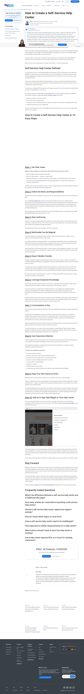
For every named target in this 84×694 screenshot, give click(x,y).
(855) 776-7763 (50, 1)
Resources (56, 5)
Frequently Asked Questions (11, 38)
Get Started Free (75, 1)
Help (64, 5)
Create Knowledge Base (27, 5)
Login (67, 1)
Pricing (43, 5)
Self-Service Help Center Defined (12, 29)
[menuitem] (50, 1)
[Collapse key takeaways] (76, 30)
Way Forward (8, 35)
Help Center (50, 23)
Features (36, 5)
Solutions (49, 5)
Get (76, 46)
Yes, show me (9, 20)
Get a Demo (58, 1)
